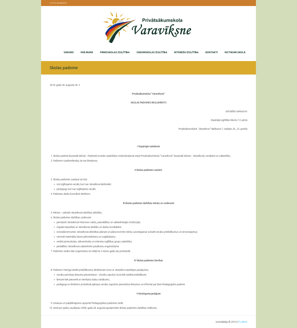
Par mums (87, 52)
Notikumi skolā (235, 52)
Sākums (69, 52)
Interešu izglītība (186, 52)
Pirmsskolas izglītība (115, 52)
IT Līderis (242, 321)
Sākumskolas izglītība (151, 52)
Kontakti (211, 52)
